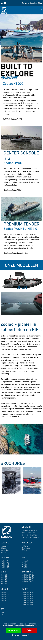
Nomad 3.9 (4, 592)
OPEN (3, 571)
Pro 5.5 (24, 567)
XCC (2, 609)
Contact (3, 552)
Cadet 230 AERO (28, 605)
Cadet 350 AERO (28, 594)
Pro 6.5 (24, 565)
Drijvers (25, 3)
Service (33, 3)
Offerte (24, 550)
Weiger (29, 630)
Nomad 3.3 (4, 596)
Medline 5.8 (5, 567)
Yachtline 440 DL (28, 577)
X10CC (3, 615)
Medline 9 (4, 561)
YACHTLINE (27, 571)
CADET (25, 589)
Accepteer (13, 630)
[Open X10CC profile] (22, 50)
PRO (24, 557)
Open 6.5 (4, 575)
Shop (40, 3)
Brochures (26, 548)
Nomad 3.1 (4, 598)
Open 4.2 (4, 581)
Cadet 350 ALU (27, 592)
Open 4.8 (4, 579)
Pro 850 (25, 561)
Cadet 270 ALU (27, 600)
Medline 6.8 (5, 565)
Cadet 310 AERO (28, 598)
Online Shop (5, 550)
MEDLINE (5, 557)
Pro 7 (24, 563)
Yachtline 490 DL (28, 575)
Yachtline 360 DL (28, 581)
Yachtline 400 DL (28, 579)
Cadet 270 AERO (28, 602)
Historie (25, 546)
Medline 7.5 (5, 563)
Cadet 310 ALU (27, 596)
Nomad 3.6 (4, 594)
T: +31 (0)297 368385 (29, 535)
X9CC (2, 612)
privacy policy (25, 635)
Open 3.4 (4, 583)
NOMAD (4, 589)
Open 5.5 (4, 577)
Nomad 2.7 (4, 600)
